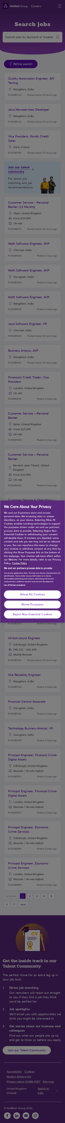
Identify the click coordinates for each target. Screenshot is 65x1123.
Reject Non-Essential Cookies (32, 614)
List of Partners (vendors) (14, 585)
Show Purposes (33, 604)
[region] (32, 561)
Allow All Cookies (32, 594)
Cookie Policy (19, 563)
